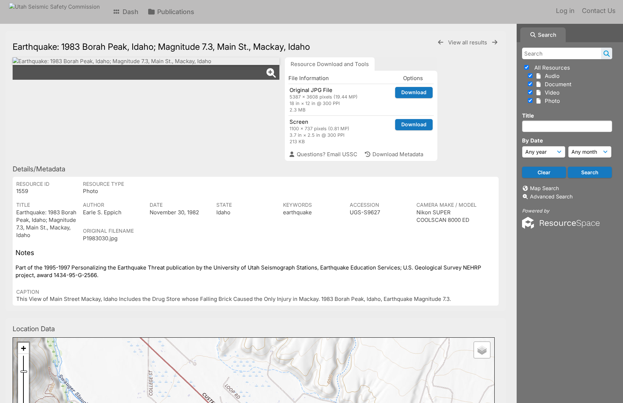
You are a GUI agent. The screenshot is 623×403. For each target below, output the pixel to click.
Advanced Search (551, 196)
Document (556, 84)
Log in (565, 10)
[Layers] (482, 350)
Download (414, 92)
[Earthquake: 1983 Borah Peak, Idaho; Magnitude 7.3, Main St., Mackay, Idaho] (146, 61)
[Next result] (495, 42)
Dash (129, 12)
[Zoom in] (23, 348)
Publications (174, 12)
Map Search (544, 188)
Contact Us (598, 10)
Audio (551, 76)
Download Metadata (397, 154)
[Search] (606, 53)
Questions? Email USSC (326, 154)
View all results (468, 42)
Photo (551, 100)
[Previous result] (441, 42)
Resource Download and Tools (330, 64)
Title (528, 115)
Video (551, 92)
